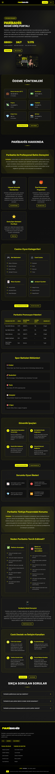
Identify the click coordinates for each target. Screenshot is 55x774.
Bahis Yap (14, 236)
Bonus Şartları (18, 758)
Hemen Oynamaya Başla (21, 465)
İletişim (16, 761)
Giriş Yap (45, 2)
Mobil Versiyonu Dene (27, 623)
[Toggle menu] (2, 2)
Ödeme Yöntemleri (19, 755)
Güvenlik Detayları (14, 205)
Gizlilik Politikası (5, 752)
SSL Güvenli (16, 740)
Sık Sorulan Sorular (19, 749)
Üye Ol (51, 2)
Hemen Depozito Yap (22, 125)
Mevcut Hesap (18, 50)
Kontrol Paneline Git (34, 465)
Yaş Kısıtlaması (5, 761)
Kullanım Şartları (5, 749)
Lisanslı (9, 740)
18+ (3, 740)
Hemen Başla (8, 50)
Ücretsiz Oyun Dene (35, 305)
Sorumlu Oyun (5, 758)
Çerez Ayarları (5, 755)
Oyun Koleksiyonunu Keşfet (21, 305)
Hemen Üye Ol (23, 677)
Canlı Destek (32, 677)
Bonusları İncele (41, 205)
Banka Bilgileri (34, 125)
